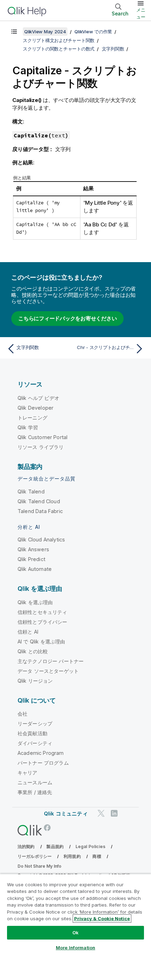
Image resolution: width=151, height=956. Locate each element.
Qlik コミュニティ (66, 813)
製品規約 (55, 846)
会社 (22, 714)
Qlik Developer (35, 408)
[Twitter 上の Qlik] (101, 813)
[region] (75, 915)
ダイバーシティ (35, 743)
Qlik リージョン (35, 681)
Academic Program (41, 753)
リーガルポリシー (35, 856)
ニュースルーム (35, 782)
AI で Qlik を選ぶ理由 (41, 641)
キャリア (28, 773)
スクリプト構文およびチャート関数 (58, 40)
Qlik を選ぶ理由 (35, 602)
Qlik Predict (31, 559)
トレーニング (32, 418)
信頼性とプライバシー (42, 622)
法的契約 (26, 846)
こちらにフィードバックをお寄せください (67, 318)
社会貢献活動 (32, 733)
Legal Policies (90, 846)
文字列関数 (113, 49)
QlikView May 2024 (45, 31)
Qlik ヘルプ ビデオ (38, 398)
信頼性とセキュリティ (42, 612)
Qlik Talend (31, 491)
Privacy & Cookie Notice (102, 918)
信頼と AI (28, 632)
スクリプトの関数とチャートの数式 (58, 49)
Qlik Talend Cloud (39, 501)
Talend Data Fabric (40, 511)
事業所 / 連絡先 (35, 792)
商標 (96, 856)
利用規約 (72, 856)
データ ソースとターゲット (48, 671)
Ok (75, 932)
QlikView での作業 (93, 31)
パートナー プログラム (43, 763)
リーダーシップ (35, 723)
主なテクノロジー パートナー (51, 661)
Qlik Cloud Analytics (41, 539)
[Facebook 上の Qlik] (47, 827)
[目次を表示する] (14, 31)
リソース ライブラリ (41, 447)
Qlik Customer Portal (42, 437)
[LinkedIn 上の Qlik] (114, 813)
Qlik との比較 (33, 651)
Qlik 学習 (28, 427)
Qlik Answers (33, 549)
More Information (75, 947)
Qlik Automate (35, 569)
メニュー (140, 13)
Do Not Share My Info (39, 866)
